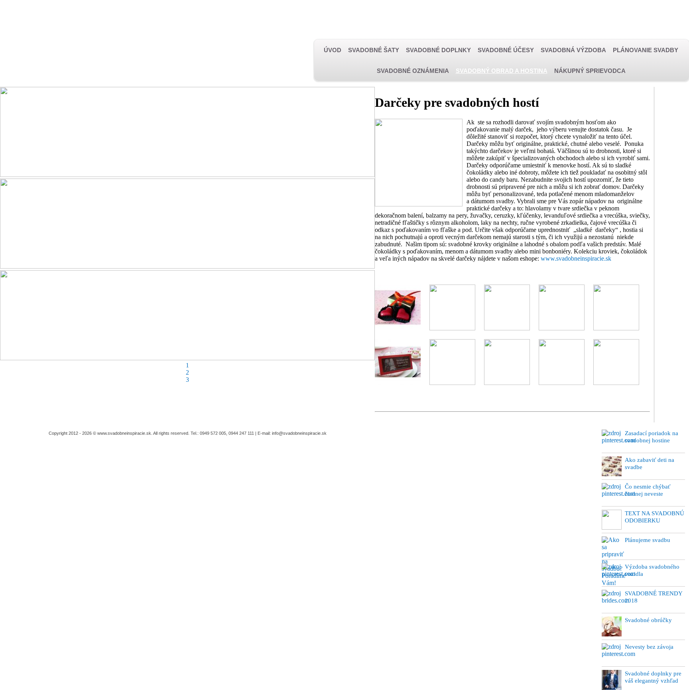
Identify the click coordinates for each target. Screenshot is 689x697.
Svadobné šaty (373, 50)
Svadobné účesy (506, 50)
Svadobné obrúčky (648, 620)
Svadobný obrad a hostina (501, 70)
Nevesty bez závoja (649, 647)
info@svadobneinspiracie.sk (299, 433)
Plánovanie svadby (645, 50)
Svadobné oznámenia (413, 70)
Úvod (332, 50)
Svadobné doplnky (438, 50)
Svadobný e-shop (241, 17)
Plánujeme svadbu (647, 540)
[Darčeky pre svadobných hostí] (398, 328)
